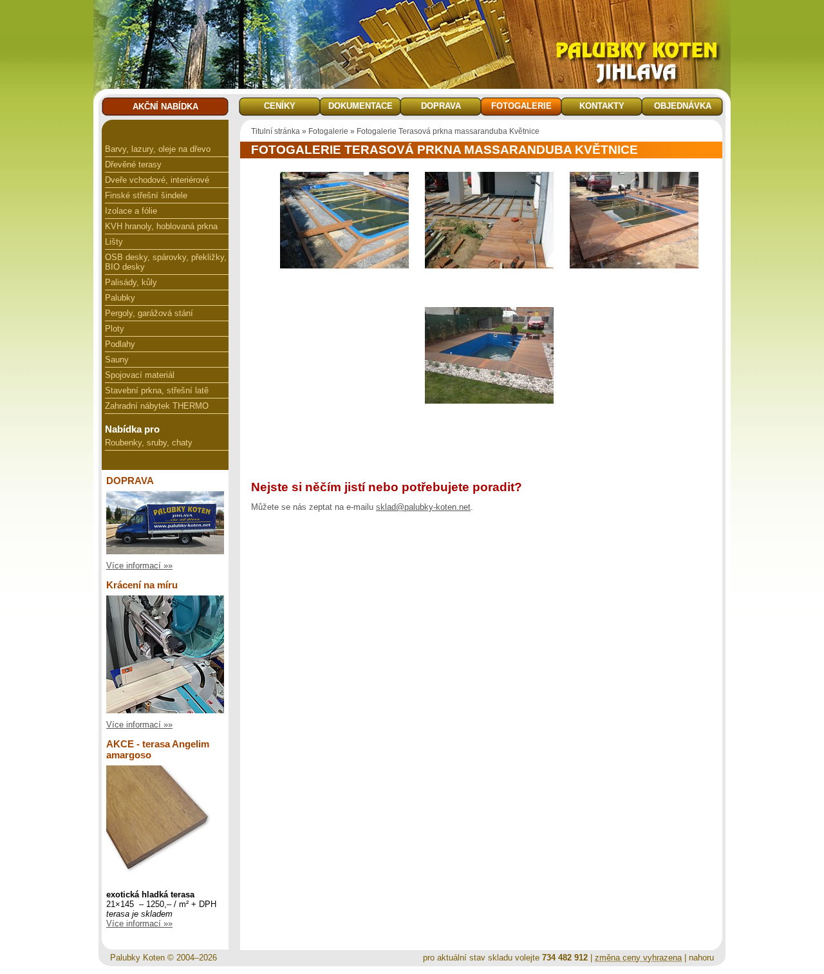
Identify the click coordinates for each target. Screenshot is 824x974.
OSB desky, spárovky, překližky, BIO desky (166, 262)
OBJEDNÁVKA (682, 106)
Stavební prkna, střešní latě (157, 390)
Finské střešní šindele (146, 195)
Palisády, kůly (131, 282)
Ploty (114, 328)
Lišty (114, 242)
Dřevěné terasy (133, 164)
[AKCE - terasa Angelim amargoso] (165, 880)
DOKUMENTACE (360, 106)
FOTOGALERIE (521, 106)
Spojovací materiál (139, 375)
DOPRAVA (441, 106)
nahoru (701, 957)
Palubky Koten (137, 957)
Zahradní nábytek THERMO (157, 406)
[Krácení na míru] (165, 710)
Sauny (117, 359)
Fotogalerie (328, 131)
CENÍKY (279, 106)
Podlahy (120, 344)
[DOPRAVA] (165, 551)
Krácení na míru (142, 585)
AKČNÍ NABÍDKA (165, 106)
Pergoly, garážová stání (149, 313)
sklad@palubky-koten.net (423, 507)
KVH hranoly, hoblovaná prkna (161, 226)
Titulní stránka (275, 131)
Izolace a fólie (131, 211)
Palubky (120, 298)
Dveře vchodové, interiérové (157, 180)
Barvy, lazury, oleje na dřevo (158, 149)
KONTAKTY (601, 106)
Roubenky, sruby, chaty (148, 442)
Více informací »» (139, 565)
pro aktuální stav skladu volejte (505, 957)
